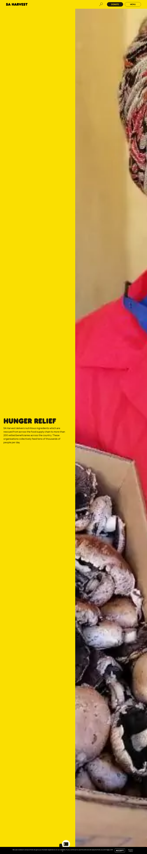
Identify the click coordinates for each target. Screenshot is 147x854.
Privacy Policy (130, 850)
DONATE (115, 4)
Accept (120, 850)
